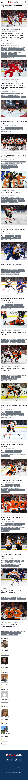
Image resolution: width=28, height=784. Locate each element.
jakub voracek (21, 631)
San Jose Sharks (5, 564)
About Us (7, 767)
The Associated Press (16, 55)
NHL (8, 52)
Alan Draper (14, 125)
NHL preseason (17, 597)
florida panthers (5, 486)
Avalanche (16, 375)
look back (21, 199)
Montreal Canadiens (15, 29)
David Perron (13, 47)
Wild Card (24, 55)
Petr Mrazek (18, 163)
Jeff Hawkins (10, 43)
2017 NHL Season (9, 269)
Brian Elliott (8, 161)
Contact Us (13, 767)
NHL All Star (11, 237)
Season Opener (13, 564)
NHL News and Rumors (6, 31)
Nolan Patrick (4, 163)
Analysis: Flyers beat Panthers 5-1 (12, 480)
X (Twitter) (14, 31)
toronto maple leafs (5, 456)
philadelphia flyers (11, 129)
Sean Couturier (19, 129)
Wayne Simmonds (5, 168)
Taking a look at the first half (11, 192)
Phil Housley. (4, 54)
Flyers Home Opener (10, 525)
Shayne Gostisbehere (6, 55)
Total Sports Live (16, 152)
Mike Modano (12, 50)
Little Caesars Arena (18, 93)
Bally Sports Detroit (15, 45)
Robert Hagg (4, 490)
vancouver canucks (6, 274)
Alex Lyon (8, 45)
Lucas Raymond (5, 50)
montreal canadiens (20, 50)
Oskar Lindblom (11, 163)
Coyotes (10, 413)
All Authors (4, 744)
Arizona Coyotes (17, 412)
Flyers (14, 127)
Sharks (18, 564)
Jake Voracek (15, 199)
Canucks (21, 269)
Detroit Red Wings (5, 29)
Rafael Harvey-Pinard (12, 54)
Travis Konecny (15, 202)
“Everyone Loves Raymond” (7, 57)
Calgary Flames (23, 339)
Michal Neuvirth (22, 161)
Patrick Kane (19, 52)
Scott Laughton (13, 527)
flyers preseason (9, 597)
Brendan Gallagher (5, 47)
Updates (12, 190)
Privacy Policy (20, 767)
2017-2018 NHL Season (10, 197)
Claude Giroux (8, 127)
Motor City (4, 52)
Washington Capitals (6, 81)
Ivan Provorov (19, 127)
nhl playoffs (13, 52)
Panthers (10, 488)
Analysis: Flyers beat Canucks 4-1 (12, 264)
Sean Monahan (12, 342)
